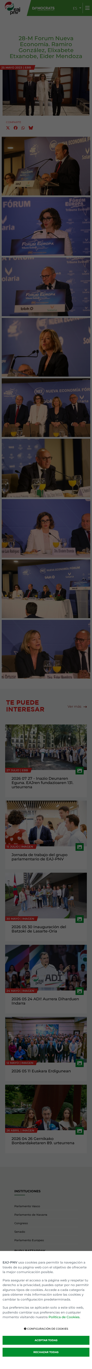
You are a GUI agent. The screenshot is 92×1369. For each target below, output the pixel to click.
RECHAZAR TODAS (46, 1352)
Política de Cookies (64, 1317)
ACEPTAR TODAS (46, 1340)
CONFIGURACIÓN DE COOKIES (47, 1328)
